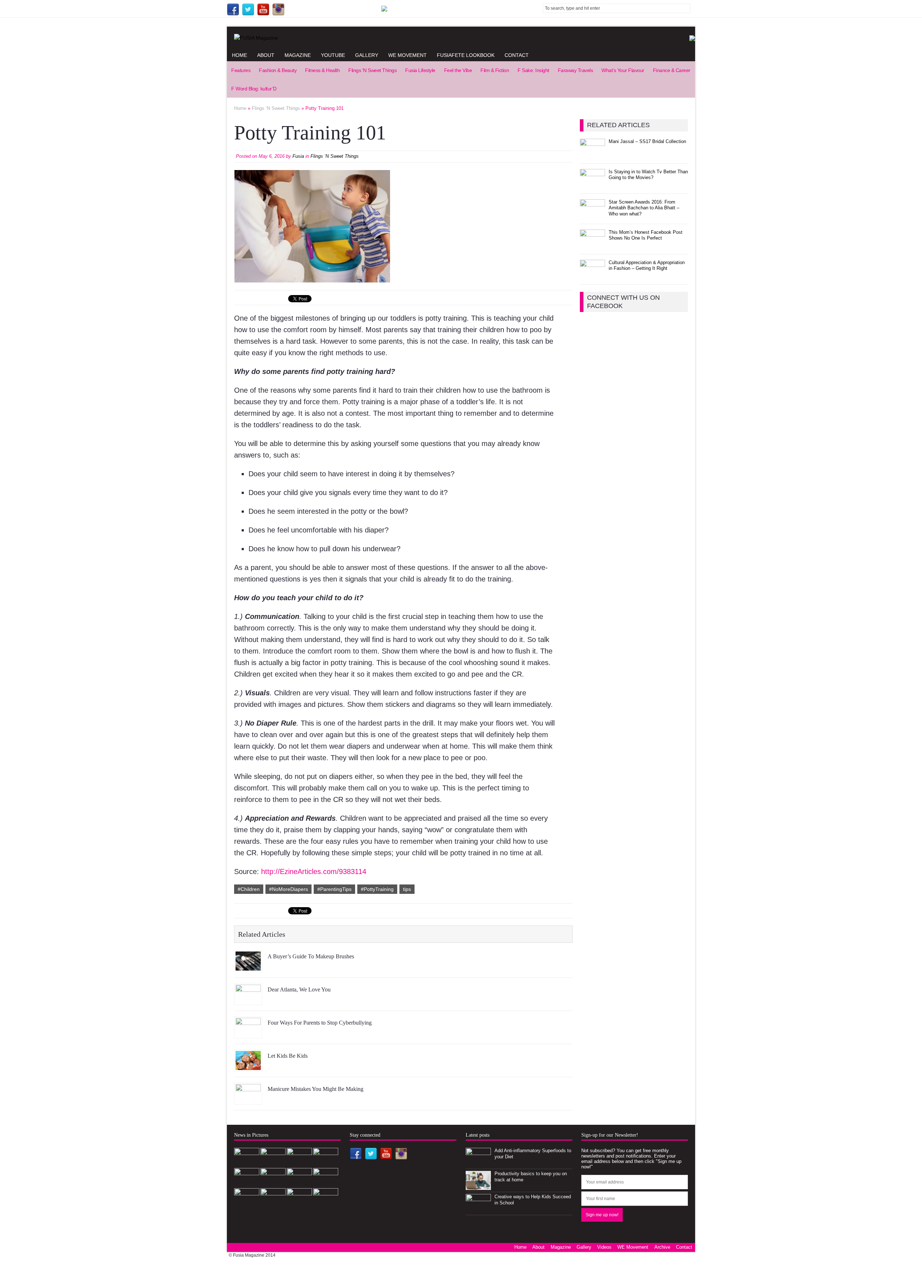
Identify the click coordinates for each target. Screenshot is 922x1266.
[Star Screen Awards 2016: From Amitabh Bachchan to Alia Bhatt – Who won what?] (592, 214)
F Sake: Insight (533, 70)
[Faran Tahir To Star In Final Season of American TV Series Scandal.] (299, 1162)
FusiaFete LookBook (465, 55)
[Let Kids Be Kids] (248, 1066)
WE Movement (407, 55)
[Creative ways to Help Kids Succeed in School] (478, 1209)
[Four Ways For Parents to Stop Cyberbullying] (248, 1033)
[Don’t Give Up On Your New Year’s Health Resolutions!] (246, 1203)
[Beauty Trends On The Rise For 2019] (325, 1183)
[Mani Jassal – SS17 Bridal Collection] (592, 153)
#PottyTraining (377, 889)
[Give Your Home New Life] (273, 1203)
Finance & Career (671, 70)
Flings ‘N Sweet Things (372, 70)
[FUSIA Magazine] (461, 38)
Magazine (298, 55)
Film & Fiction (494, 70)
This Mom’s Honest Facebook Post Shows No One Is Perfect (645, 235)
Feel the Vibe (458, 70)
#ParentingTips (334, 889)
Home (239, 55)
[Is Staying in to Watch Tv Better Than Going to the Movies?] (592, 184)
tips (407, 889)
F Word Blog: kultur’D (254, 89)
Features (240, 70)
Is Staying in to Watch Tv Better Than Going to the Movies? (648, 174)
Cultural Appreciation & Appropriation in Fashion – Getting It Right (647, 265)
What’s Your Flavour (622, 70)
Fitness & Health (322, 70)
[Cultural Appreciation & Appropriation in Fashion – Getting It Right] (592, 274)
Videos (604, 1247)
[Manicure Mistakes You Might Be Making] (248, 1099)
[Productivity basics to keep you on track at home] (478, 1186)
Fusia (298, 156)
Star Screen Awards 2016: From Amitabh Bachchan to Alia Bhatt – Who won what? (644, 208)
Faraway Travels (575, 70)
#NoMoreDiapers (288, 889)
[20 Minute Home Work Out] (299, 1183)
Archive (662, 1247)
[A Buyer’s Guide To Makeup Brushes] (248, 966)
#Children (249, 889)
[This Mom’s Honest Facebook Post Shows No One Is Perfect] (592, 244)
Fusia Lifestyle (420, 70)
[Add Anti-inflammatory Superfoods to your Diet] (478, 1162)
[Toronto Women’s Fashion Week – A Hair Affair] (325, 1203)
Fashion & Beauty (277, 70)
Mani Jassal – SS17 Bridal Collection (647, 141)
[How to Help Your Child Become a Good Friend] (299, 1203)
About (265, 55)
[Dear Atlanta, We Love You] (248, 1000)
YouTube (333, 55)
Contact (517, 55)
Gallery (366, 55)
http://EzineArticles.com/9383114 (313, 871)
